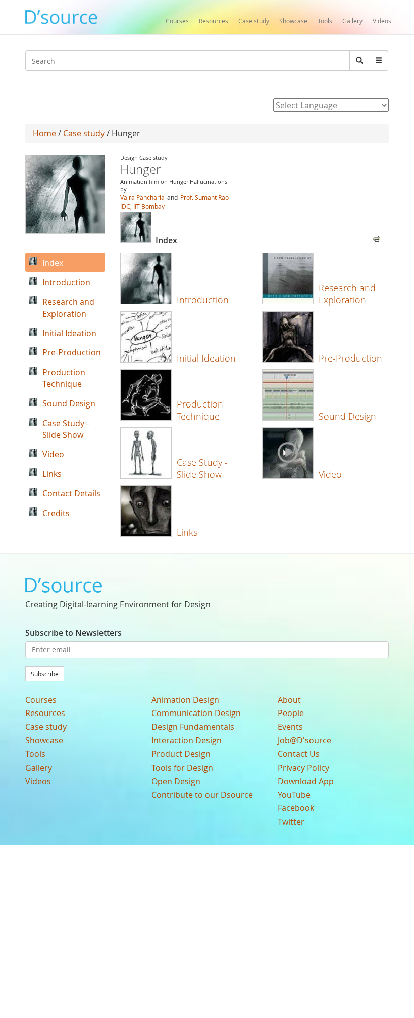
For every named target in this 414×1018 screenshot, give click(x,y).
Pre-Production (350, 358)
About (289, 699)
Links (187, 532)
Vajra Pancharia (142, 197)
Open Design (175, 781)
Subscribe (45, 674)
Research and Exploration (347, 294)
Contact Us (299, 753)
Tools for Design (182, 767)
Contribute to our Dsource (202, 794)
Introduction (203, 300)
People (291, 713)
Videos (382, 21)
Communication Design (196, 713)
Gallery (352, 21)
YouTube (294, 794)
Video (330, 474)
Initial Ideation (206, 358)
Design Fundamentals (192, 726)
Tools (325, 21)
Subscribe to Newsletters (73, 632)
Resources (213, 21)
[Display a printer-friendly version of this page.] (377, 237)
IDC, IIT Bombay (142, 206)
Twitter (291, 821)
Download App (306, 781)
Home (44, 133)
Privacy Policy (303, 767)
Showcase (293, 21)
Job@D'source (304, 740)
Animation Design (185, 699)
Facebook (296, 807)
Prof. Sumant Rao (204, 197)
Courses (177, 21)
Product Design (181, 753)
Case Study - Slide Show (202, 468)
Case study (253, 21)
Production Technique (200, 410)
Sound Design (347, 416)
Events (290, 726)
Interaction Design (186, 740)
